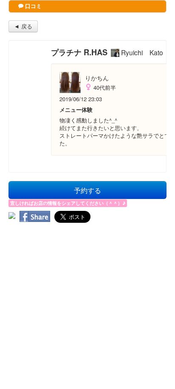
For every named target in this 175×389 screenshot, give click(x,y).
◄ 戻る (23, 26)
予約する (87, 190)
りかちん (97, 78)
